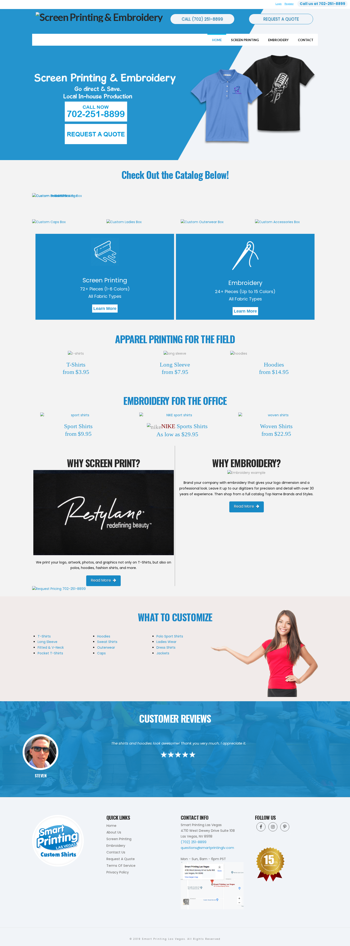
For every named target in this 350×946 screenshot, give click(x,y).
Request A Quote (120, 859)
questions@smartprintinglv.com (207, 847)
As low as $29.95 (177, 434)
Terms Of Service (120, 865)
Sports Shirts (191, 426)
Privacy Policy (117, 872)
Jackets (162, 653)
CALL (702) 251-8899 (202, 19)
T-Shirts (44, 636)
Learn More (104, 308)
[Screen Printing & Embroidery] (99, 16)
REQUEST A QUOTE (281, 19)
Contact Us (115, 852)
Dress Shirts (165, 647)
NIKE (168, 426)
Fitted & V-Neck (51, 647)
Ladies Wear (166, 641)
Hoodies (103, 636)
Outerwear (106, 647)
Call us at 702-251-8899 (322, 3)
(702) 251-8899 (193, 842)
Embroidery (245, 283)
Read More (101, 580)
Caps (101, 653)
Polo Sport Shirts (169, 636)
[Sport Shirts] (78, 415)
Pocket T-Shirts (50, 653)
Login (278, 3)
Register (289, 3)
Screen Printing (105, 280)
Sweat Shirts (107, 641)
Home (111, 825)
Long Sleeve (47, 641)
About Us (113, 832)
